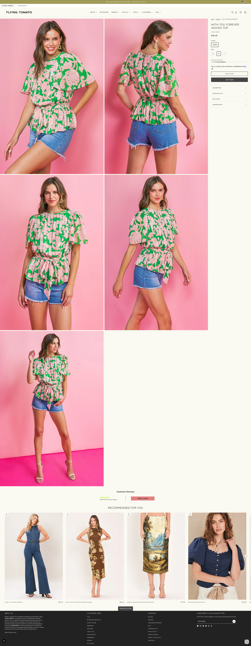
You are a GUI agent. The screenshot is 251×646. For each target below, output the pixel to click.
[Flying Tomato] (19, 12)
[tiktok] (209, 626)
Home (212, 19)
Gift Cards (90, 643)
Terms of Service (153, 634)
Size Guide (90, 628)
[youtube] (206, 626)
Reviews (150, 616)
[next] (246, 556)
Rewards (150, 619)
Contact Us (90, 631)
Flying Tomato (215, 32)
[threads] (211, 626)
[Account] (236, 12)
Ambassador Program (154, 622)
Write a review (143, 498)
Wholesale (151, 640)
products (218, 19)
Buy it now (229, 80)
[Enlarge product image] (52, 96)
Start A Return (91, 622)
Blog (149, 625)
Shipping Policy (153, 628)
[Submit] (234, 621)
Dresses (89, 640)
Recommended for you (125, 507)
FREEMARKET (90, 637)
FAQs (88, 616)
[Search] (233, 12)
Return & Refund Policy (94, 619)
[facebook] (198, 626)
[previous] (4, 514)
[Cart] (245, 12)
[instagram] (200, 626)
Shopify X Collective (154, 637)
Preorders (90, 625)
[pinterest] (203, 626)
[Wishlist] (241, 12)
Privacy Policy (152, 631)
